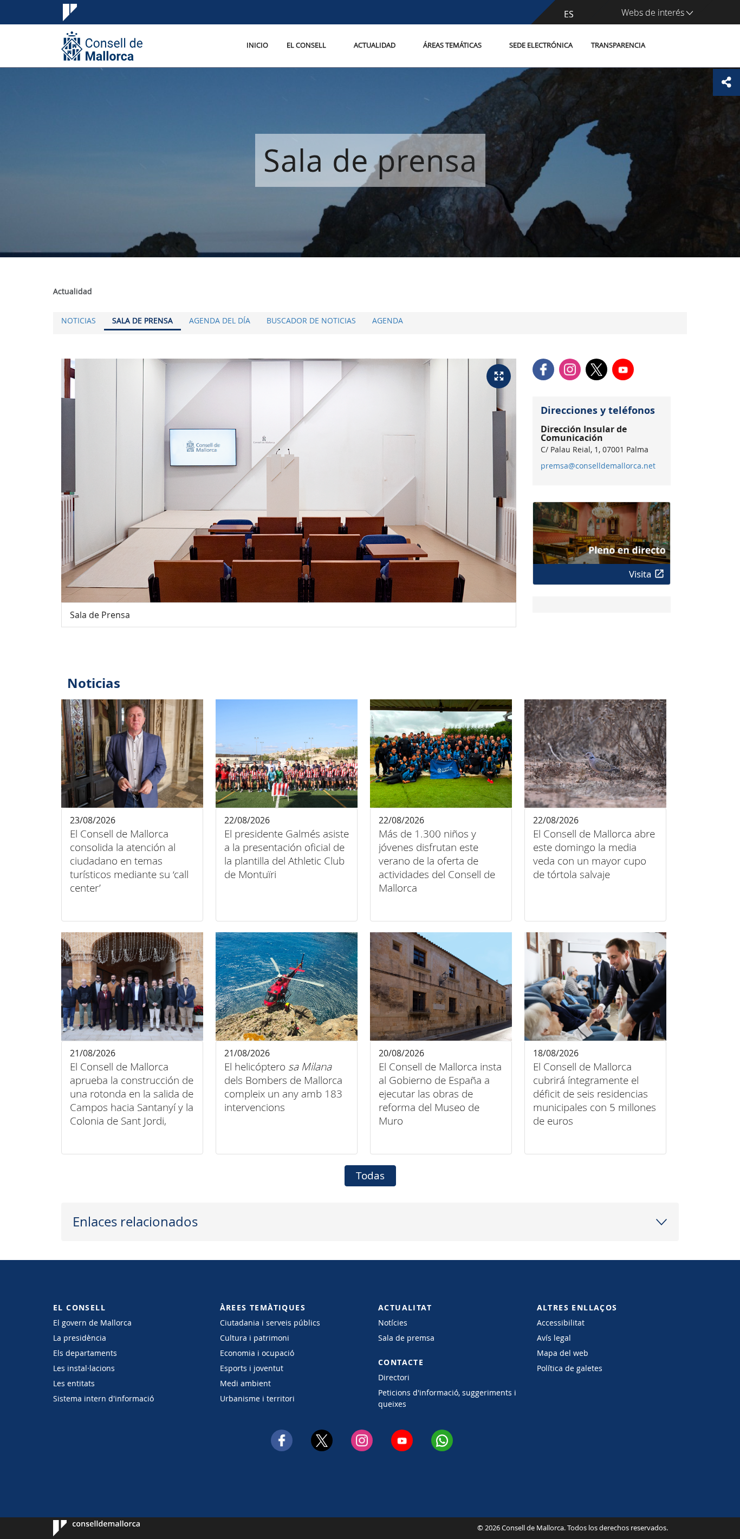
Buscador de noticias (311, 320)
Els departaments (85, 1353)
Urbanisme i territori (257, 1398)
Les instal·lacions (84, 1368)
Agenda (387, 320)
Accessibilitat (561, 1322)
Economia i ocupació (257, 1353)
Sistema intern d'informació (103, 1398)
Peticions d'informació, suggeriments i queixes (447, 1398)
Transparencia (618, 45)
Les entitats (74, 1383)
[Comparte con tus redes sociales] (726, 82)
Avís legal (554, 1338)
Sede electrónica (541, 45)
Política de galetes (569, 1368)
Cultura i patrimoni (254, 1338)
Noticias (78, 320)
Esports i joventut (251, 1368)
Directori (394, 1377)
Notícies (392, 1322)
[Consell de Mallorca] (101, 46)
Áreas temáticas (452, 45)
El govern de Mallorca (92, 1322)
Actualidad (374, 45)
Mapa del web (562, 1353)
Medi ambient (245, 1383)
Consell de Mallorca (86, 1528)
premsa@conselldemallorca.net (598, 466)
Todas (370, 1175)
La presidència (79, 1338)
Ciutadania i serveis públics (270, 1322)
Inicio (257, 45)
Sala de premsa (406, 1338)
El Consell (306, 45)
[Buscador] (666, 46)
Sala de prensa (142, 320)
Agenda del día (219, 320)
